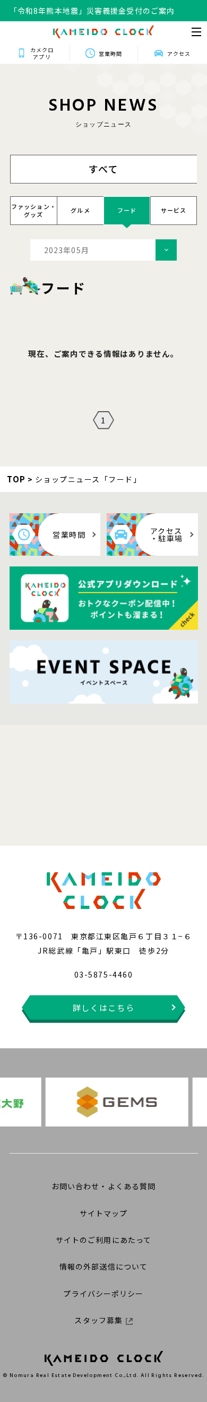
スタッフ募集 (98, 1320)
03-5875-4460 (103, 974)
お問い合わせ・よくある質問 (103, 1186)
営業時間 (110, 53)
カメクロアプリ (42, 53)
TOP (16, 479)
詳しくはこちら (104, 1007)
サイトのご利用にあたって (103, 1239)
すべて (104, 169)
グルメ (80, 210)
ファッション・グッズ (33, 210)
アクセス (179, 53)
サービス (174, 210)
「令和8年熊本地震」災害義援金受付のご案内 (92, 6)
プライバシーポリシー (103, 1293)
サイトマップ (104, 1213)
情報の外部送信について (103, 1266)
